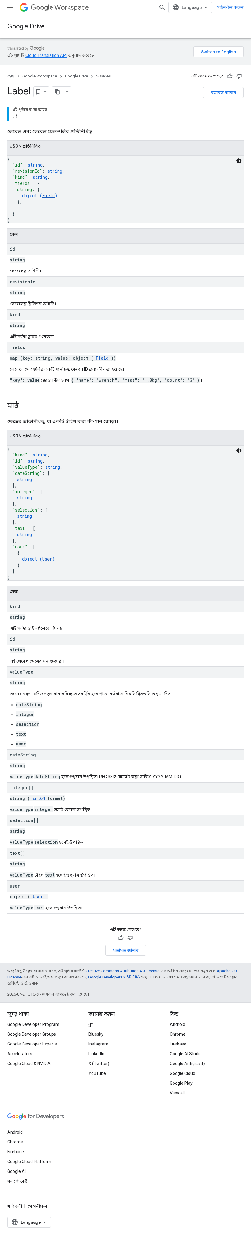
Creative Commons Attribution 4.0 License (122, 971)
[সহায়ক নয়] (239, 76)
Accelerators (19, 1053)
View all (177, 1092)
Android (177, 1024)
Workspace (71, 7)
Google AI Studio (186, 1053)
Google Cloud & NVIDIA (29, 1063)
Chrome (177, 1034)
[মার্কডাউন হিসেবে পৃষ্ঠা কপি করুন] (57, 92)
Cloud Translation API (46, 55)
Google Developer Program (33, 1024)
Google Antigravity (187, 1063)
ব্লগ (91, 1024)
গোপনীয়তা (37, 1206)
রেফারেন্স (103, 76)
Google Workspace (39, 76)
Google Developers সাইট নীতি (114, 977)
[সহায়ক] (229, 76)
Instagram (98, 1044)
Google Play (181, 1083)
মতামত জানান (223, 92)
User (47, 559)
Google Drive (26, 26)
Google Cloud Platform (29, 1161)
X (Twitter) (98, 1063)
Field (48, 195)
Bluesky (95, 1034)
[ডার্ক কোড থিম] (239, 161)
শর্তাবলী (14, 1206)
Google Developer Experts (32, 1044)
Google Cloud (182, 1073)
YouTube (97, 1073)
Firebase (178, 1044)
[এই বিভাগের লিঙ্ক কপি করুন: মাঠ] (25, 406)
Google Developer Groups (31, 1034)
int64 (38, 798)
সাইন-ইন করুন (230, 7)
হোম (10, 76)
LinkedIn (96, 1053)
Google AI (16, 1171)
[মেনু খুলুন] (10, 7)
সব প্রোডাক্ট (17, 1181)
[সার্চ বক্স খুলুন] (162, 7)
